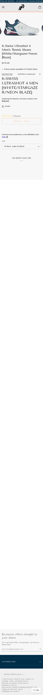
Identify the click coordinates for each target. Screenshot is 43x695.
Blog (20, 689)
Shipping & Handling (26, 74)
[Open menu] (5, 7)
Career (5, 681)
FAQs (12, 681)
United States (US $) (12, 674)
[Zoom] (8, 36)
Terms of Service (9, 689)
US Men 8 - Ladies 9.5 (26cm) (14, 146)
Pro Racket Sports (11, 679)
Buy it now (21, 129)
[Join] (39, 649)
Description (7, 74)
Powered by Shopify (11, 691)
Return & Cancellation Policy (15, 683)
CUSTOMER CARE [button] (9, 662)
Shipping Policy (22, 681)
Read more (5, 101)
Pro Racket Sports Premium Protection (19, 687)
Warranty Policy (9, 685)
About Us (30, 679)
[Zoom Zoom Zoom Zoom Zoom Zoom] (21, 27)
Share (7, 106)
